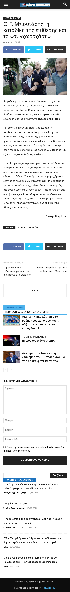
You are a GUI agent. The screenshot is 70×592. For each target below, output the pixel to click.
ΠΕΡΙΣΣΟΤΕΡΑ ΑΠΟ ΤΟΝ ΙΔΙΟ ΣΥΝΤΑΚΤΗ (27, 312)
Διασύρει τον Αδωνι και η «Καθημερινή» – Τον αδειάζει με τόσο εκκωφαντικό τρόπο (43, 357)
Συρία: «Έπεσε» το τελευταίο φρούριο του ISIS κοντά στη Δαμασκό (17, 271)
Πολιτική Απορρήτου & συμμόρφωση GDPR (35, 582)
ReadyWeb (46, 588)
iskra (5, 547)
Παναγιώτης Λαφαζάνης (14, 493)
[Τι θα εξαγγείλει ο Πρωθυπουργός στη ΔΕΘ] (11, 341)
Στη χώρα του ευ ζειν (15, 503)
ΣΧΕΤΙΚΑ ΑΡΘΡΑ (14, 307)
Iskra (10, 42)
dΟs (55, 588)
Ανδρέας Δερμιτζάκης (13, 527)
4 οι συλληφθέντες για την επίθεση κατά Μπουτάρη (51, 269)
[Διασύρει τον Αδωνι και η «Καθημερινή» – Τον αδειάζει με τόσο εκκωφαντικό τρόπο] (11, 357)
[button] (65, 4)
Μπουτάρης (34, 227)
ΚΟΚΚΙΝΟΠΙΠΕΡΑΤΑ (12, 18)
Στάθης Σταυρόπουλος (14, 508)
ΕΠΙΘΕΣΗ (21, 227)
